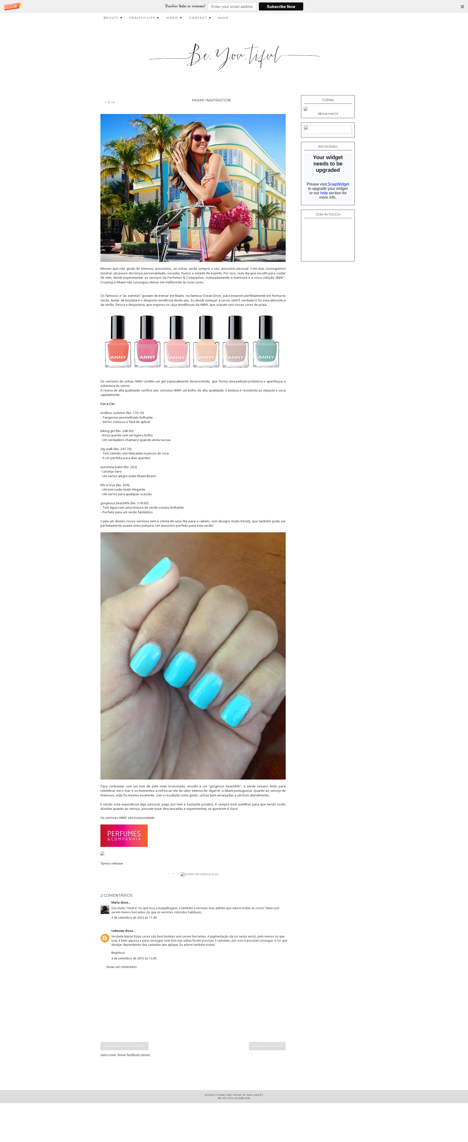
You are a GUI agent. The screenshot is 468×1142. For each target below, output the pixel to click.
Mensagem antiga (267, 1046)
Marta (115, 902)
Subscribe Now (281, 6)
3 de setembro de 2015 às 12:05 (133, 958)
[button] (234, 6)
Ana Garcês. (255, 1095)
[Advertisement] (197, 1005)
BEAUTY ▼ (113, 18)
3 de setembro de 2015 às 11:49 (133, 918)
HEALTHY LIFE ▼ (144, 18)
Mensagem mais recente (124, 1046)
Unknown (117, 931)
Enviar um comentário (122, 967)
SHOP (223, 18)
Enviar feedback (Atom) (134, 1055)
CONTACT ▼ (200, 18)
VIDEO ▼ (174, 18)
